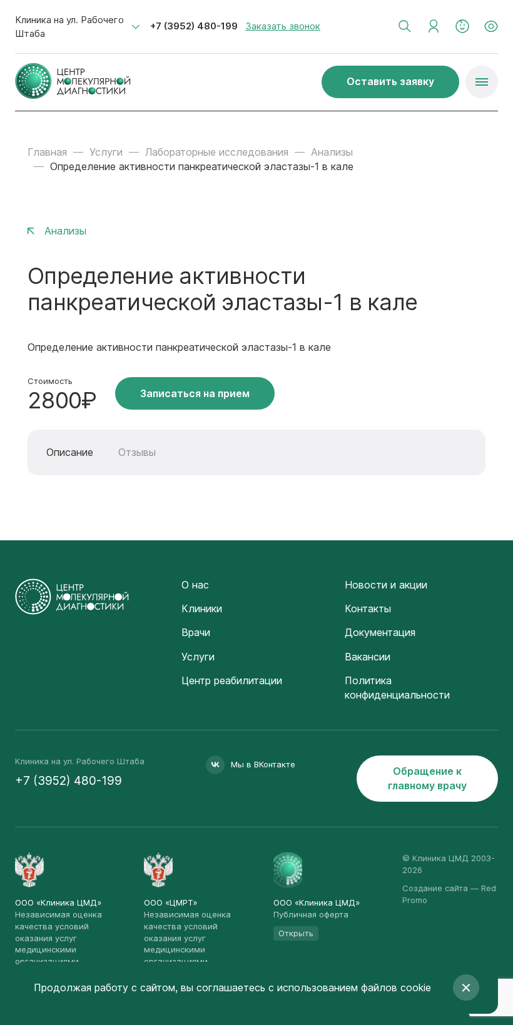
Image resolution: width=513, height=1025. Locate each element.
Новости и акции (386, 584)
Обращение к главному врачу (427, 778)
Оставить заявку (390, 81)
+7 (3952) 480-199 (194, 26)
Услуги (106, 152)
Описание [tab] (69, 452)
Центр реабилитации (231, 680)
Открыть (295, 933)
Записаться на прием (195, 393)
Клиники (201, 608)
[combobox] (77, 27)
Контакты (368, 608)
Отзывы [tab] (137, 452)
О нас (195, 584)
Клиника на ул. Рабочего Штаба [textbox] (69, 26)
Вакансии (367, 656)
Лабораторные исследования (216, 152)
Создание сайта (435, 888)
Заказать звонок (282, 26)
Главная (47, 152)
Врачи (195, 632)
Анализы (332, 152)
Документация (380, 632)
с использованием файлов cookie (349, 987)
